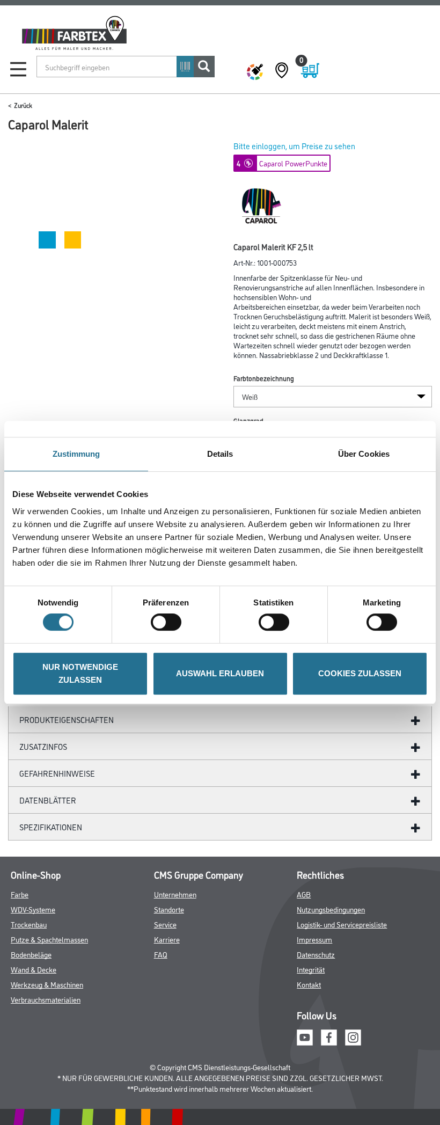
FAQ (160, 954)
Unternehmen (175, 894)
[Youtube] (305, 1035)
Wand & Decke (33, 969)
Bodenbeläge (31, 954)
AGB (304, 894)
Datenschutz (316, 954)
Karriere (167, 939)
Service (165, 924)
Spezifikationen (50, 826)
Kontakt (309, 984)
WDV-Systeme (33, 909)
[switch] (168, 622)
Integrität (311, 969)
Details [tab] (220, 453)
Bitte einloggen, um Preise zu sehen (294, 145)
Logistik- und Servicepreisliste (342, 924)
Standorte (169, 909)
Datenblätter (47, 800)
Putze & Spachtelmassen (49, 939)
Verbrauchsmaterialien (45, 999)
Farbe (19, 894)
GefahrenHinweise (57, 773)
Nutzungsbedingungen (331, 909)
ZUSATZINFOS (43, 746)
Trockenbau (29, 924)
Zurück (23, 104)
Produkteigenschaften (66, 719)
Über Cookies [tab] (364, 453)
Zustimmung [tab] (76, 453)
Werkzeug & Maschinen (47, 984)
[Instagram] (353, 1035)
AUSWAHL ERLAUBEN (220, 673)
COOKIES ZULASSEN (359, 673)
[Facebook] (329, 1035)
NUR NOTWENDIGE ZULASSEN (80, 673)
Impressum (314, 939)
